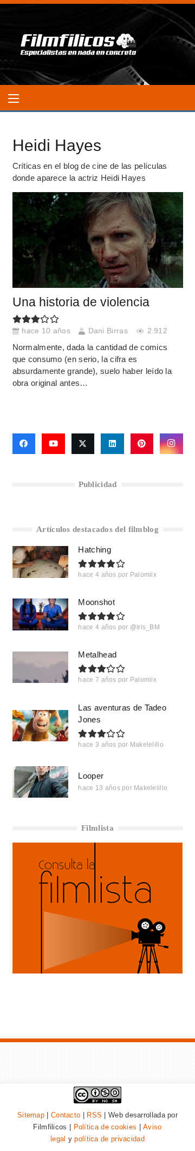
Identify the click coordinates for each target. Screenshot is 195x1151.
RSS (94, 1115)
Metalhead (97, 654)
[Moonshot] (40, 614)
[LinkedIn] (112, 443)
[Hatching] (40, 561)
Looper (90, 775)
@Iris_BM (145, 627)
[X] (83, 443)
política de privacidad (109, 1139)
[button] (13, 98)
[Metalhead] (40, 667)
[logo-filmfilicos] (79, 44)
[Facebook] (24, 443)
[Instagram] (171, 443)
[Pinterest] (142, 443)
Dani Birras (108, 331)
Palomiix (143, 574)
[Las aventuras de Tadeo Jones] (40, 725)
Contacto (65, 1115)
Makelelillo (147, 744)
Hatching (94, 549)
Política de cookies (105, 1127)
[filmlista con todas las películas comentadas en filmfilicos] (97, 970)
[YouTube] (53, 443)
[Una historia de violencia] (97, 240)
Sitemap (30, 1115)
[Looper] (40, 782)
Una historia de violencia (81, 302)
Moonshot (96, 602)
